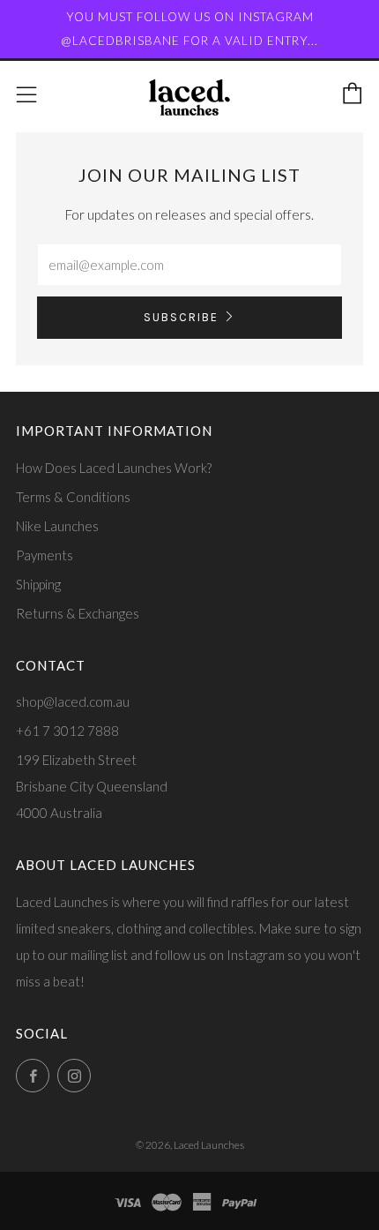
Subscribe (181, 317)
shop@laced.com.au (73, 701)
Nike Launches (57, 526)
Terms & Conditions (73, 497)
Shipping (38, 584)
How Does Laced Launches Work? (114, 468)
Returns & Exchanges (77, 613)
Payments (44, 555)
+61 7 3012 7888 (67, 731)
